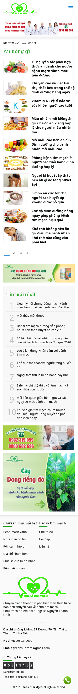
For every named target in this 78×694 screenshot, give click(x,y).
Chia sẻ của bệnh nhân (19, 561)
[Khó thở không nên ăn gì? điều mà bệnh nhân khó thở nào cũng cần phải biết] (15, 234)
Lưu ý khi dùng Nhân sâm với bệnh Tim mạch (41, 352)
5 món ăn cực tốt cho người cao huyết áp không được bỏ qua (49, 197)
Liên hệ (44, 546)
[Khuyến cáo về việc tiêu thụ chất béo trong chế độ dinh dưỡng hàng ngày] (15, 88)
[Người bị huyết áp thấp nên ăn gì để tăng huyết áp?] (15, 180)
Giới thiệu (46, 532)
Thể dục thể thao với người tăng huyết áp (44, 365)
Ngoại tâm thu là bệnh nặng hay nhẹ (43, 375)
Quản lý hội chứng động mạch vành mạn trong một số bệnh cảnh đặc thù (43, 305)
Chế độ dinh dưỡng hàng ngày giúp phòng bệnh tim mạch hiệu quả (52, 215)
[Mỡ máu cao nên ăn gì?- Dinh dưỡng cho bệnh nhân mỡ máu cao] (15, 145)
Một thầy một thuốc (30, 316)
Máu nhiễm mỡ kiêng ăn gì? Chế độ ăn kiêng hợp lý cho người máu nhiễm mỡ (52, 125)
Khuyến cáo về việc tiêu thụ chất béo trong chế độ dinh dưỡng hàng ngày (53, 87)
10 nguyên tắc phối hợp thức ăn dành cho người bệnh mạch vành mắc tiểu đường (52, 69)
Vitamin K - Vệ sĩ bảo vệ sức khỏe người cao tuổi (52, 103)
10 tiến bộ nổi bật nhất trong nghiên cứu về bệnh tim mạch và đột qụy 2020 (44, 340)
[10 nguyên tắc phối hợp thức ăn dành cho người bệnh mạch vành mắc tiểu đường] (15, 67)
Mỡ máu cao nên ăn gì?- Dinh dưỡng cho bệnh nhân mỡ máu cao (51, 144)
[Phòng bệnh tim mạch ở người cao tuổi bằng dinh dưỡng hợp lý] (15, 163)
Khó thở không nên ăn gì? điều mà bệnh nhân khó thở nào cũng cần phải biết (51, 235)
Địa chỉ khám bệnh (16, 554)
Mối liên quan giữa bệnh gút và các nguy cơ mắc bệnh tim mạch (41, 400)
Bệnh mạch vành (15, 532)
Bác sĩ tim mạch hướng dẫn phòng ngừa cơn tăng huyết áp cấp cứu (41, 328)
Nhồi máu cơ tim (15, 539)
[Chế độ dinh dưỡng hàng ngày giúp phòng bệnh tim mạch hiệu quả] (15, 216)
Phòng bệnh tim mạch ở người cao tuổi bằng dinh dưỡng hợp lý (53, 162)
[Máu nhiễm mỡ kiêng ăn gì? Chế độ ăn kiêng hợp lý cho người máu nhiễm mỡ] (15, 123)
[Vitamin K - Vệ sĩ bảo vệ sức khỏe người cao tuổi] (15, 106)
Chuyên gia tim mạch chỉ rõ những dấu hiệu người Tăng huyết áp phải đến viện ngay (41, 414)
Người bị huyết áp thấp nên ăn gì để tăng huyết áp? (51, 180)
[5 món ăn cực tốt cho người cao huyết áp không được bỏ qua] (15, 198)
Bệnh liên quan (14, 568)
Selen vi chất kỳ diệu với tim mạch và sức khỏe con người (42, 387)
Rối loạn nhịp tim (15, 546)
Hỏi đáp (44, 539)
